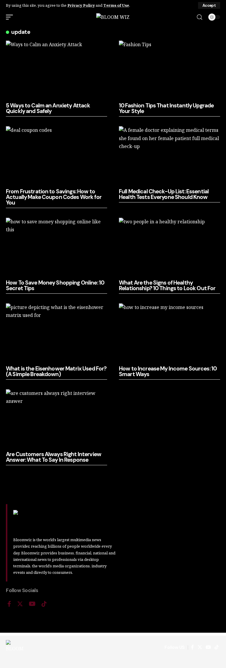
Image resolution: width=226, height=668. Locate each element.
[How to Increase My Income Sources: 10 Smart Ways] (169, 333)
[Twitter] (20, 604)
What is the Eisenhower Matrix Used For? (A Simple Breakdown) (56, 371)
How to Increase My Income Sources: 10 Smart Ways (168, 371)
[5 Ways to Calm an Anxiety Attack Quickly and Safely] (56, 71)
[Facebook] (9, 604)
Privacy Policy (81, 5)
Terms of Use (116, 5)
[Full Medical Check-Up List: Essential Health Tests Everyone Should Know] (169, 156)
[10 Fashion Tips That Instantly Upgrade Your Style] (169, 71)
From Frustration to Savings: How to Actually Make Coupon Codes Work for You (54, 197)
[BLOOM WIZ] (112, 17)
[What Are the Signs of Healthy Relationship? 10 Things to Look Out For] (169, 248)
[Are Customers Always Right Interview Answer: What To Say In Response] (56, 419)
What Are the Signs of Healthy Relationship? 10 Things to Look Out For (167, 285)
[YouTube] (32, 604)
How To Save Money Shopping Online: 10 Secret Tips (55, 285)
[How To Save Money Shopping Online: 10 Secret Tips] (56, 248)
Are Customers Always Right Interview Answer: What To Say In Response (53, 457)
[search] (199, 17)
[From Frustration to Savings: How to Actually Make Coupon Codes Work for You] (56, 156)
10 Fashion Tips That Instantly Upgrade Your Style (166, 108)
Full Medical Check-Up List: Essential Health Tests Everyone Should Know (164, 194)
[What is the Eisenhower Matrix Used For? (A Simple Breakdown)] (56, 333)
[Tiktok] (44, 604)
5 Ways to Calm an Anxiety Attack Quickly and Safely (48, 108)
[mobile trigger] (11, 17)
